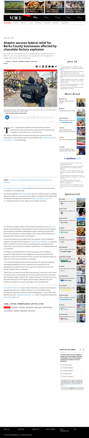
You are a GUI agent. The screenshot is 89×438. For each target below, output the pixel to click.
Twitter (17, 297)
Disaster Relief (8, 311)
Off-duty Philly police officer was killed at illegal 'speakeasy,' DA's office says (72, 72)
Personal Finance (65, 257)
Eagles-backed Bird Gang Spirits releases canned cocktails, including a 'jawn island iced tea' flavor (72, 81)
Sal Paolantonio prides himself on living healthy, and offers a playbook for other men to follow (72, 177)
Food (61, 137)
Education (47, 23)
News (35, 17)
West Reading (29, 307)
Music (62, 128)
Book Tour (63, 209)
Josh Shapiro (31, 311)
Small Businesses (47, 307)
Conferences (64, 276)
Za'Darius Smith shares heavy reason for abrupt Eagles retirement (72, 87)
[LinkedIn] (43, 67)
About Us (6, 429)
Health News (64, 118)
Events (68, 17)
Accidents (19, 70)
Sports (79, 17)
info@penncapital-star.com (26, 295)
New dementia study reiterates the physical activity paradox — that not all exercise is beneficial (71, 181)
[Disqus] (30, 358)
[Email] (52, 67)
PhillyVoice (15, 18)
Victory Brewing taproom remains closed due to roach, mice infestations (72, 84)
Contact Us (35, 429)
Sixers (62, 147)
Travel (62, 228)
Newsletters (65, 23)
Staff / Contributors (64, 430)
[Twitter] (40, 67)
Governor (16, 311)
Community (63, 285)
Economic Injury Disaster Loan (40, 242)
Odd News (38, 23)
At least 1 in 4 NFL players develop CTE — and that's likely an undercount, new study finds (72, 172)
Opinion (23, 23)
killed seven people (24, 194)
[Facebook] (36, 67)
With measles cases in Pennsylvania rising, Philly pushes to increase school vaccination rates (72, 76)
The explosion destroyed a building (15, 188)
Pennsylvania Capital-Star (12, 288)
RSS (75, 429)
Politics (16, 23)
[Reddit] (46, 67)
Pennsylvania (23, 311)
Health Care (64, 314)
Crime (30, 23)
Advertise (21, 429)
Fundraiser (63, 247)
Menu (6, 18)
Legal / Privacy (50, 429)
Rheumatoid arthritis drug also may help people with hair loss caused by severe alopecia (71, 167)
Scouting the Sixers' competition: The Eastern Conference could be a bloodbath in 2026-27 (72, 68)
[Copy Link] (55, 67)
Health (46, 17)
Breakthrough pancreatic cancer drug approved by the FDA (71, 163)
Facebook (9, 297)
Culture (57, 17)
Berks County (38, 307)
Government (10, 70)
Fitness (62, 199)
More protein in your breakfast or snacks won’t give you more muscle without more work (72, 186)
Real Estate (63, 218)
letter (52, 227)
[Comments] (49, 67)
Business (56, 23)
